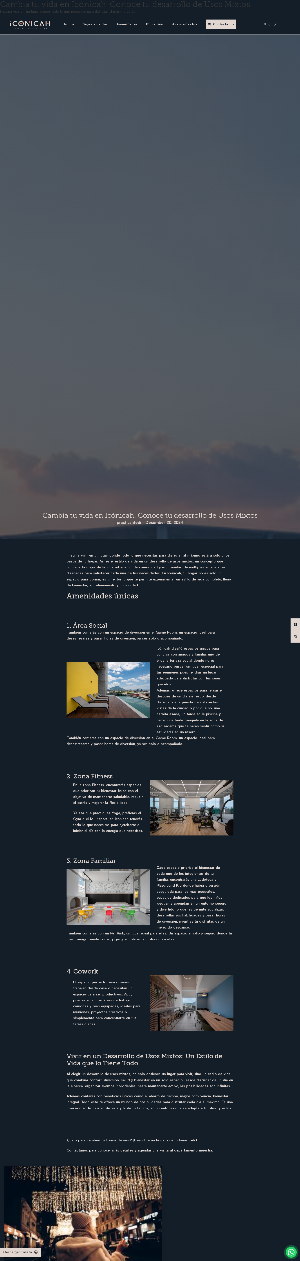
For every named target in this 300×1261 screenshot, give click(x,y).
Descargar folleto (17, 1252)
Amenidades (126, 24)
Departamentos (95, 24)
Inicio (69, 24)
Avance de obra (185, 24)
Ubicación (154, 24)
